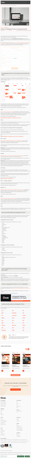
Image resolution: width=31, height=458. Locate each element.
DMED (3, 322)
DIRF (2, 320)
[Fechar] (30, 454)
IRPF (13, 327)
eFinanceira (14, 325)
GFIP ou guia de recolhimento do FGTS (7, 111)
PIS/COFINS (4, 330)
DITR (13, 320)
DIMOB (24, 317)
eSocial (24, 325)
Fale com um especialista (15, 389)
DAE (23, 310)
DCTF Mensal (14, 315)
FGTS (21, 124)
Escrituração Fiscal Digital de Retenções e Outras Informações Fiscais (12, 140)
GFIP (2, 327)
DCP (2, 315)
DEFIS (13, 317)
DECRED (3, 317)
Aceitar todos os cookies (21, 456)
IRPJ (23, 327)
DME (23, 320)
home (1, 5)
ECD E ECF (3, 325)
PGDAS (13, 330)
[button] (29, 2)
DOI (12, 322)
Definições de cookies (4, 456)
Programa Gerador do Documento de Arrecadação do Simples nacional (12, 189)
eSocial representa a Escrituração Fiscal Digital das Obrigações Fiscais (12, 155)
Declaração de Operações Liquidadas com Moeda (9, 198)
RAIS (23, 330)
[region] (15, 455)
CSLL (13, 310)
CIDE (2, 310)
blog (3, 5)
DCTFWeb (24, 315)
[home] (3, 2)
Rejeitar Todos (27, 456)
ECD (23, 322)
